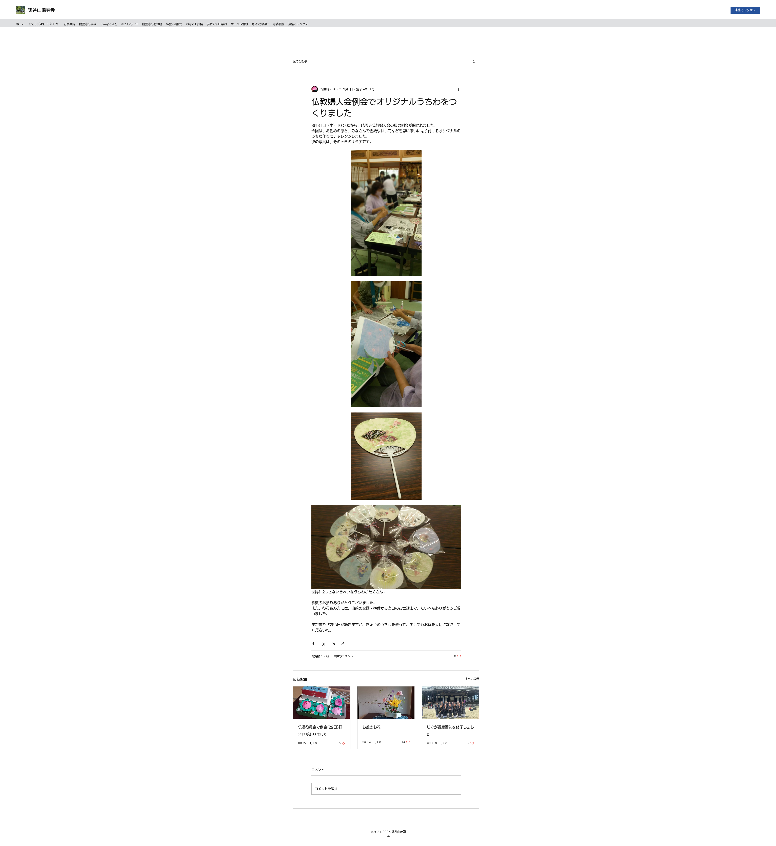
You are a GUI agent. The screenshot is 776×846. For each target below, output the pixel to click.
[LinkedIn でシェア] (333, 644)
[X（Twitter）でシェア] (323, 644)
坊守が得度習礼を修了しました (450, 730)
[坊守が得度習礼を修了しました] (450, 702)
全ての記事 (300, 61)
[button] (474, 61)
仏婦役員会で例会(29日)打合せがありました (320, 730)
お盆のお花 (371, 727)
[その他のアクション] (458, 89)
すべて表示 (472, 678)
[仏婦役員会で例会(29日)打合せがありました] (321, 702)
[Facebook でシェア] (313, 644)
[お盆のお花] (385, 702)
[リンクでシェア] (343, 644)
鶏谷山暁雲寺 (41, 10)
